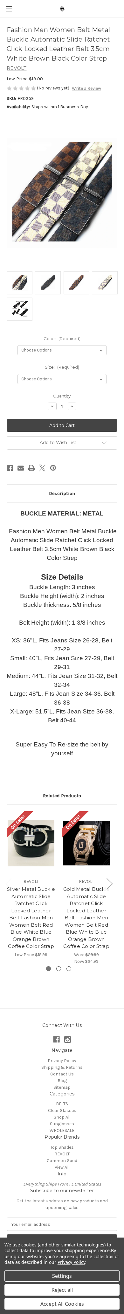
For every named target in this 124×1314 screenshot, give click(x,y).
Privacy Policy (62, 1060)
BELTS (62, 1104)
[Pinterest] (53, 467)
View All (62, 1167)
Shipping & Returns (62, 1067)
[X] (42, 467)
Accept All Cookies (62, 1303)
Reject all (62, 1289)
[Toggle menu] (8, 8)
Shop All (62, 1117)
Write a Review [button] (86, 88)
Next (109, 883)
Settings (62, 1275)
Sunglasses (62, 1124)
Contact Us (62, 1074)
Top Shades (62, 1147)
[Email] (20, 467)
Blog (62, 1080)
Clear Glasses (62, 1110)
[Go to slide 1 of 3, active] (48, 968)
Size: (62, 367)
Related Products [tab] (62, 795)
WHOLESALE (62, 1130)
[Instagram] (67, 1039)
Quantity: (62, 395)
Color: (62, 338)
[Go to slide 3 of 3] (68, 968)
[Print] (31, 467)
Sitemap (62, 1087)
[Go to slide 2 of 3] (58, 968)
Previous (8, 883)
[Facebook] (10, 467)
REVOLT (62, 1154)
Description (62, 493)
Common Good (62, 1160)
